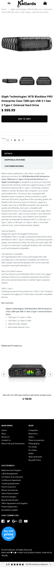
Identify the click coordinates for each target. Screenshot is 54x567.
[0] (45, 3)
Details (8, 153)
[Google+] (23, 140)
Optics (31, 437)
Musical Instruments (9, 500)
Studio (31, 453)
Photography (34, 443)
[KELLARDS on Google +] (14, 522)
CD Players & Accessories (12, 477)
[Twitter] (15, 140)
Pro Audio (33, 447)
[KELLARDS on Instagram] (20, 522)
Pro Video (33, 450)
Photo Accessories (36, 440)
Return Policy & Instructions (13, 443)
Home (3, 9)
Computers (33, 430)
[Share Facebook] (11, 140)
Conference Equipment (11, 480)
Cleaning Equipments (10, 483)
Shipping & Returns (14, 160)
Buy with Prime (35, 460)
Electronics (33, 433)
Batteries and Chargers (11, 470)
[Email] (8, 140)
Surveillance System (9, 510)
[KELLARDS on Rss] (26, 522)
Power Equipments (9, 506)
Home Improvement (10, 493)
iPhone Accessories (9, 490)
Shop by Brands (35, 457)
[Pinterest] (19, 140)
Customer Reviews (14, 166)
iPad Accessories (8, 487)
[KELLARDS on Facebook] (2, 522)
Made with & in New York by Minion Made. (21, 552)
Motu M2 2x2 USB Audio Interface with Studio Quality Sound (27, 395)
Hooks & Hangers (8, 497)
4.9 (8, 564)
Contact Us (6, 440)
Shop (3, 433)
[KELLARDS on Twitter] (8, 522)
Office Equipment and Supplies (14, 503)
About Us (5, 437)
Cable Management (9, 473)
